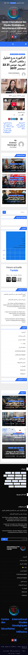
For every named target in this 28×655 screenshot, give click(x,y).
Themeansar (24, 647)
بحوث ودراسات (11, 401)
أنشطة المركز (17, 177)
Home (23, 650)
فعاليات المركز (21, 339)
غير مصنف (23, 483)
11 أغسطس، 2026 (19, 439)
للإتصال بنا (23, 366)
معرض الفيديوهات (22, 54)
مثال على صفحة (11, 653)
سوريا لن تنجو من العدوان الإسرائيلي (16, 299)
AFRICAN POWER (20, 355)
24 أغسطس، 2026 (19, 407)
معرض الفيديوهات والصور (14, 54)
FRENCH (22, 374)
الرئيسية (23, 332)
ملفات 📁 (23, 343)
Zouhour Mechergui (13, 73)
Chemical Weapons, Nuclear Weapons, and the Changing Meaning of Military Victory (15, 320)
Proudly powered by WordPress (9, 646)
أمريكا (18, 447)
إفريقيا (15, 447)
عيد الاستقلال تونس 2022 (15, 650)
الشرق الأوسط (16, 401)
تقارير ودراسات (21, 336)
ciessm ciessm (9, 407)
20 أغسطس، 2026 (19, 423)
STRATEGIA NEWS (20, 351)
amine (12, 170)
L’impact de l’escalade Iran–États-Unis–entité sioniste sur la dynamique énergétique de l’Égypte (15, 313)
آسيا (13, 472)
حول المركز (12, 177)
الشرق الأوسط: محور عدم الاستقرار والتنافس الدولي (15, 404)
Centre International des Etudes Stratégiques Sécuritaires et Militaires (14, 25)
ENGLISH (22, 177)
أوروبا (5, 475)
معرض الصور (22, 358)
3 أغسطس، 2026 (19, 456)
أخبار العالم (22, 401)
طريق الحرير (8, 481)
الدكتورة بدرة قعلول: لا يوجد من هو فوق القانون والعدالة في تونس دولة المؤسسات (14, 167)
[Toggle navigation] (13, 44)
